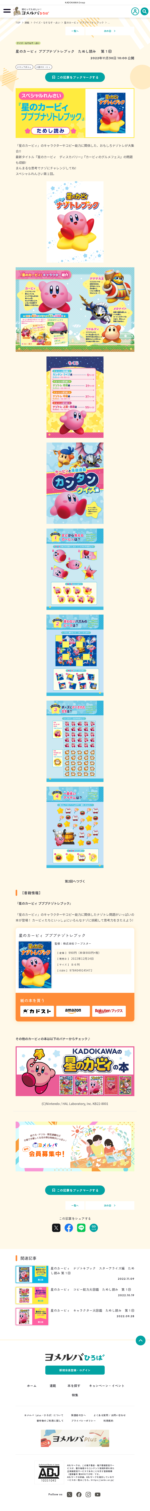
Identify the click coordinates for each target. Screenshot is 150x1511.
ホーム (32, 1385)
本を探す (74, 1385)
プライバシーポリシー (83, 1420)
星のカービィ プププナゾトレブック (84, 22)
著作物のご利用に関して (50, 1420)
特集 (75, 1395)
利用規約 (108, 1420)
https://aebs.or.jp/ (102, 1479)
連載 (27, 22)
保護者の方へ (78, 1415)
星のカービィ (44, 66)
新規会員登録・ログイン (75, 1370)
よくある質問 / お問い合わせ (110, 1415)
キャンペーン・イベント (107, 1385)
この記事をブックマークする (78, 77)
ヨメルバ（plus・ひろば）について (43, 1415)
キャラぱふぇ (25, 66)
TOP (18, 22)
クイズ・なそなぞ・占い (46, 22)
